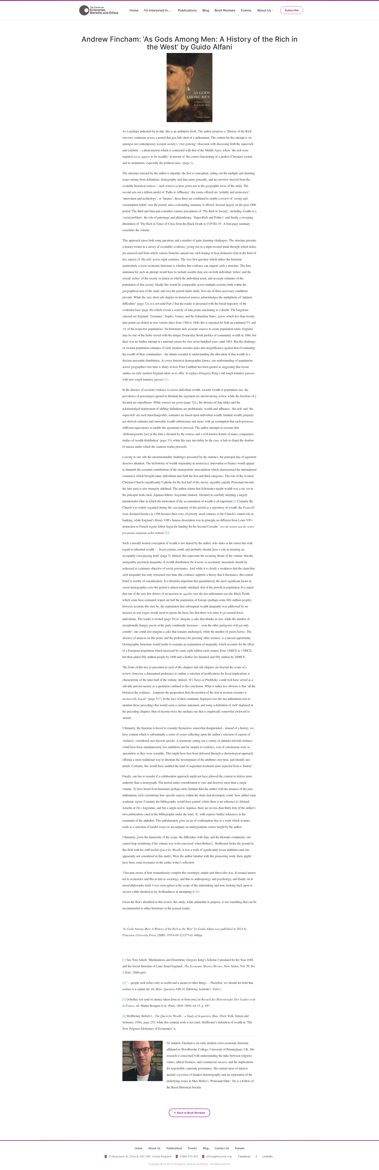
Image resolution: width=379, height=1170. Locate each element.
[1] (166, 379)
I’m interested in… (157, 10)
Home (133, 10)
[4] (197, 891)
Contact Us (222, 1148)
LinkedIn (267, 1156)
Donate (239, 1148)
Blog (205, 10)
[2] (234, 501)
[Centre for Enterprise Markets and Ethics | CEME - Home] (99, 10)
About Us (264, 10)
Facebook (244, 1156)
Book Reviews (225, 10)
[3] (168, 533)
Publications (187, 10)
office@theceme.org (219, 1156)
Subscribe (292, 10)
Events (246, 10)
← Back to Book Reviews (189, 1112)
